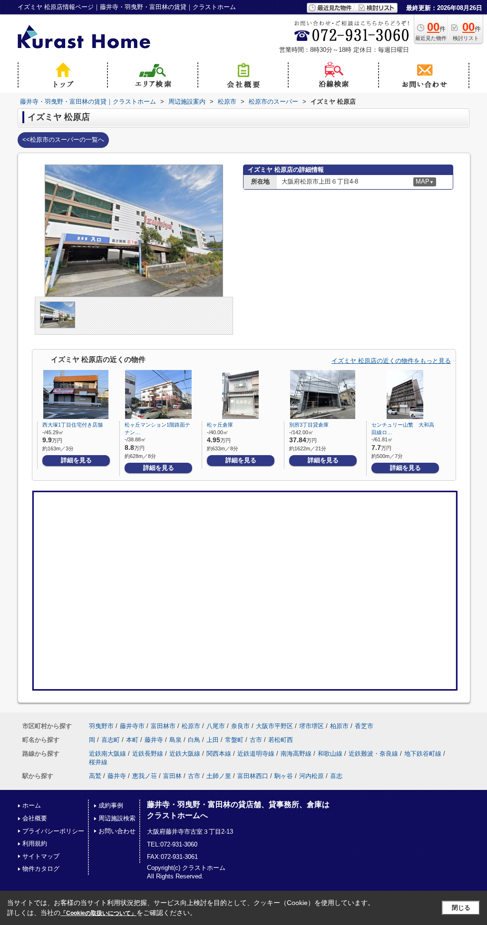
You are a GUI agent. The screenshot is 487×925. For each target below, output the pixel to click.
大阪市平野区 (274, 726)
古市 (256, 739)
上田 (212, 739)
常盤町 (234, 739)
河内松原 (311, 775)
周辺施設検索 (117, 818)
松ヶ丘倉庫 (220, 425)
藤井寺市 (132, 726)
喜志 (336, 775)
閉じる (461, 907)
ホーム (31, 805)
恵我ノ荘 (144, 775)
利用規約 (34, 843)
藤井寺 (154, 739)
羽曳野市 (101, 726)
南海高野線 (296, 753)
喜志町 (110, 739)
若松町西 (280, 739)
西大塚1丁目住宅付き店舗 (72, 425)
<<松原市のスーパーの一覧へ (63, 139)
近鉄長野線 (147, 753)
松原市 (191, 726)
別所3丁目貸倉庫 (309, 425)
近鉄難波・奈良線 (373, 753)
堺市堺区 (311, 726)
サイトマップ (40, 856)
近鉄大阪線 (184, 753)
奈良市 (240, 726)
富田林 (172, 775)
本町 (132, 739)
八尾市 (215, 726)
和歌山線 (330, 753)
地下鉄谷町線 (422, 753)
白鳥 (194, 739)
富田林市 (163, 726)
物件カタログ (40, 868)
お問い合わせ (117, 831)
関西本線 (218, 753)
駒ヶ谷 (283, 775)
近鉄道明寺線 (255, 753)
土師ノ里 (218, 775)
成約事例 (110, 805)
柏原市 (339, 726)
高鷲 (95, 775)
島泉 (175, 739)
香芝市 (364, 726)
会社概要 (34, 818)
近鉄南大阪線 (107, 753)
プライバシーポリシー (53, 831)
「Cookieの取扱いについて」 (98, 913)
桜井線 (98, 762)
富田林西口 (252, 775)
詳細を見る (76, 460)
